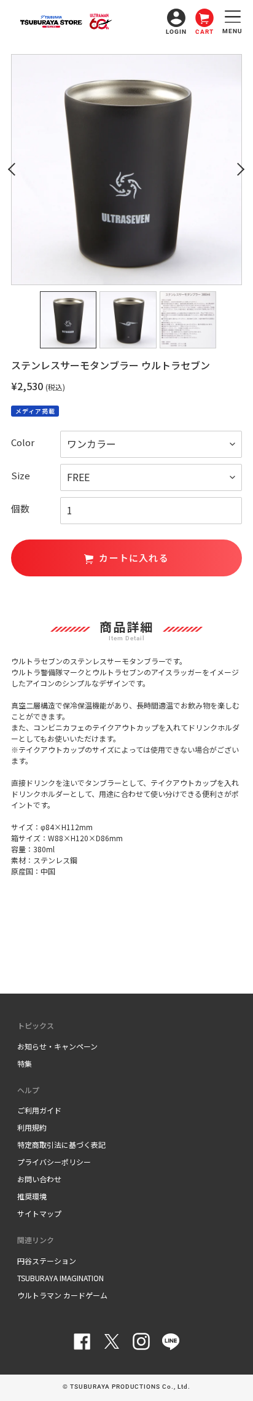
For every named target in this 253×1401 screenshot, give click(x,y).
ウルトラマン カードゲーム (62, 1295)
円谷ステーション (46, 1260)
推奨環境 (32, 1196)
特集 (24, 1063)
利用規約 (32, 1127)
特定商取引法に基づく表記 (61, 1144)
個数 (20, 508)
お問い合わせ (39, 1179)
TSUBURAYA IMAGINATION (60, 1278)
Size (20, 475)
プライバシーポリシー (54, 1161)
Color (22, 442)
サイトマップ (39, 1213)
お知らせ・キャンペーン (57, 1046)
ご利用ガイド (39, 1110)
